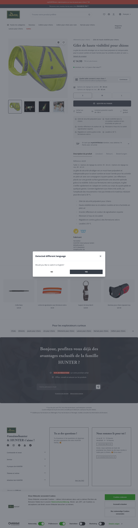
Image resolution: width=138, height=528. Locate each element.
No (52, 272)
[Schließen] (100, 256)
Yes (86, 272)
